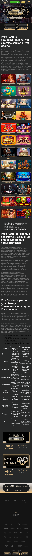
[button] (13, 21)
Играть (16, 18)
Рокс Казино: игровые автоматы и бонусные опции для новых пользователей (15, 224)
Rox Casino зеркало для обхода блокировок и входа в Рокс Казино (15, 228)
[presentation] (3, 12)
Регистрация (15, 2)
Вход (23, 2)
